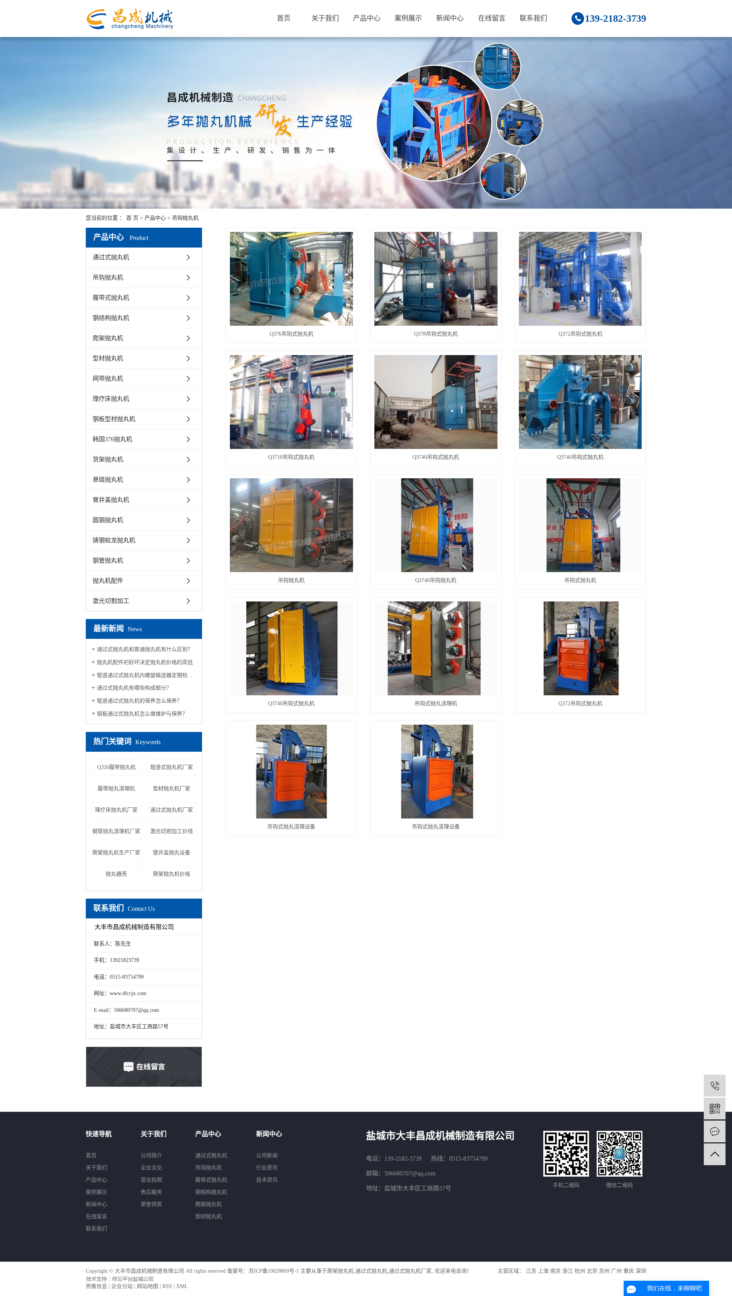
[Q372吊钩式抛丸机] (580, 279)
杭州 (580, 1271)
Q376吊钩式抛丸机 (291, 334)
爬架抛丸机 (108, 338)
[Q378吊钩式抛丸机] (436, 279)
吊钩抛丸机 (185, 218)
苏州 (604, 1271)
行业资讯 (267, 1168)
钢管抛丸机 (108, 560)
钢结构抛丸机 (111, 318)
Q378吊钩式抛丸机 (436, 334)
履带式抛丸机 (111, 297)
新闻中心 (450, 18)
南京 (555, 1271)
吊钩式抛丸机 (580, 580)
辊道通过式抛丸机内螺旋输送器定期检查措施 (146, 675)
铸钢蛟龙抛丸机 (114, 540)
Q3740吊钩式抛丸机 (436, 457)
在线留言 (492, 18)
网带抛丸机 (108, 378)
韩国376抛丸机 (112, 439)
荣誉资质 (151, 1204)
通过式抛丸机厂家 (171, 810)
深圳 (641, 1271)
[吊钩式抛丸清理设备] (291, 771)
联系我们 (533, 18)
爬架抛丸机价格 (171, 874)
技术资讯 (267, 1180)
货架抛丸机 (108, 459)
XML (182, 1286)
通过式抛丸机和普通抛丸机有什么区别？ (145, 649)
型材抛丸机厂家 (171, 788)
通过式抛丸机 (111, 257)
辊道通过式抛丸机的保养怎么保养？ (139, 701)
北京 (592, 1271)
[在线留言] (715, 1131)
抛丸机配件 (108, 580)
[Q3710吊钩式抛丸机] (291, 402)
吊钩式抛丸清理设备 (291, 827)
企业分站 (122, 1286)
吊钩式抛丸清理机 (435, 703)
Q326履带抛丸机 (116, 767)
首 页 (132, 218)
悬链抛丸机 (108, 479)
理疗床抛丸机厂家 (116, 810)
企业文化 (151, 1168)
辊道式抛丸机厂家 (171, 767)
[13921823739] (715, 1086)
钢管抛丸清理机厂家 (116, 831)
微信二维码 (619, 1185)
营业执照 (151, 1180)
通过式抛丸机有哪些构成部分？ (134, 688)
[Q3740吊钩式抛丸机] (436, 402)
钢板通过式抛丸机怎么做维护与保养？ (142, 714)
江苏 (531, 1271)
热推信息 (96, 1286)
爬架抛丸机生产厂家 (116, 852)
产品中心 (366, 18)
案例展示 (408, 18)
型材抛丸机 (108, 358)
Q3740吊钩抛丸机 (435, 580)
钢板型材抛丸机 (114, 419)
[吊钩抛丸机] (291, 525)
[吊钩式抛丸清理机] (436, 648)
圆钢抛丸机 (108, 520)
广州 (616, 1271)
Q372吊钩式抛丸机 (580, 334)
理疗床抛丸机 (111, 399)
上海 (543, 1271)
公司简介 (151, 1155)
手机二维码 (566, 1185)
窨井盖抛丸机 (111, 500)
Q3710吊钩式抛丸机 (291, 457)
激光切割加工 (111, 601)
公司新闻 (267, 1155)
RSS (167, 1286)
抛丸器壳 (116, 874)
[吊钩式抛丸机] (580, 525)
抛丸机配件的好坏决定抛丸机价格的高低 (145, 662)
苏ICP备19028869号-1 (274, 1271)
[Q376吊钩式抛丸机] (291, 279)
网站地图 (147, 1286)
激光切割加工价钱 (171, 831)
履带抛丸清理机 (116, 788)
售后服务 (151, 1192)
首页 (284, 18)
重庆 (628, 1271)
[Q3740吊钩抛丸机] (436, 525)
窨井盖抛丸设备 (171, 852)
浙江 (567, 1271)
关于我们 (325, 18)
